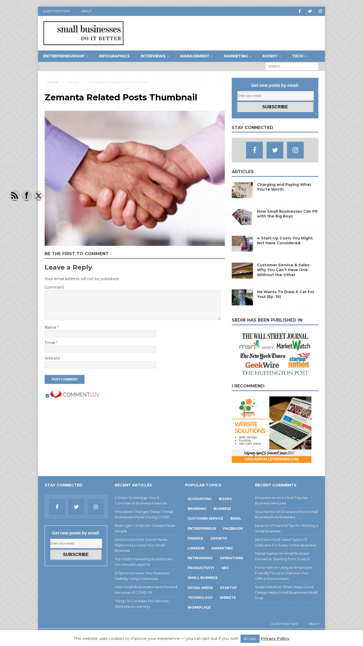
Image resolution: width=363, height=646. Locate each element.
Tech (297, 56)
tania (259, 525)
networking (200, 558)
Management (194, 56)
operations (231, 558)
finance (195, 538)
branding (197, 509)
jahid (259, 539)
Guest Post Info (56, 11)
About (86, 11)
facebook (233, 529)
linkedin (196, 548)
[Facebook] (299, 11)
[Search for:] (291, 66)
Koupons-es (265, 497)
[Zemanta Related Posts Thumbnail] (135, 242)
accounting (200, 499)
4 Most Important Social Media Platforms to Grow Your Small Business (141, 545)
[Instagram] (320, 11)
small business (203, 578)
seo (225, 568)
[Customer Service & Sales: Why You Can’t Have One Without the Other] (242, 275)
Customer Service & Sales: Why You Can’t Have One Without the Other (283, 270)
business (222, 509)
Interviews (153, 56)
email (235, 518)
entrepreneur (202, 529)
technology (200, 598)
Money (270, 56)
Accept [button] (250, 638)
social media (200, 588)
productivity (201, 568)
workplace (199, 607)
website (228, 598)
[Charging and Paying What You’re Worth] (242, 195)
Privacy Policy (275, 638)
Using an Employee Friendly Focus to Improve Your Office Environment (283, 573)
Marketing (236, 56)
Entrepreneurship (64, 56)
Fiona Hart (264, 567)
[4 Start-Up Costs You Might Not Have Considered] (242, 248)
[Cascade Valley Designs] (271, 459)
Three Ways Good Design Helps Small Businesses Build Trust (286, 592)
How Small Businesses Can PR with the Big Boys (287, 214)
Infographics (114, 56)
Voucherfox (265, 512)
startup (228, 588)
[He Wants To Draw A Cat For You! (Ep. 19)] (242, 302)
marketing (222, 548)
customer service (205, 518)
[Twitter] (310, 11)
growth (218, 538)
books (225, 499)
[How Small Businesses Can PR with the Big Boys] (242, 222)
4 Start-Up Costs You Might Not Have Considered (285, 240)
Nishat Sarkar (266, 553)
